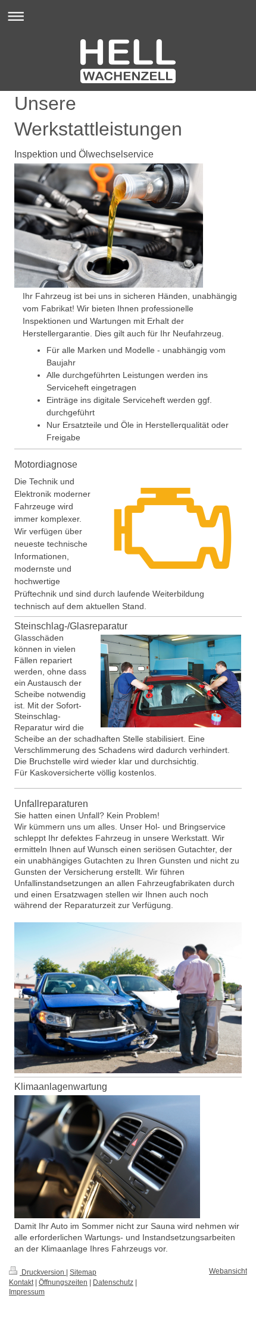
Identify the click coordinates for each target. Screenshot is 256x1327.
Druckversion (43, 1272)
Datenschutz (113, 1282)
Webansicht (228, 1271)
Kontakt (21, 1282)
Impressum (27, 1292)
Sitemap (83, 1272)
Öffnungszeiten (63, 1282)
